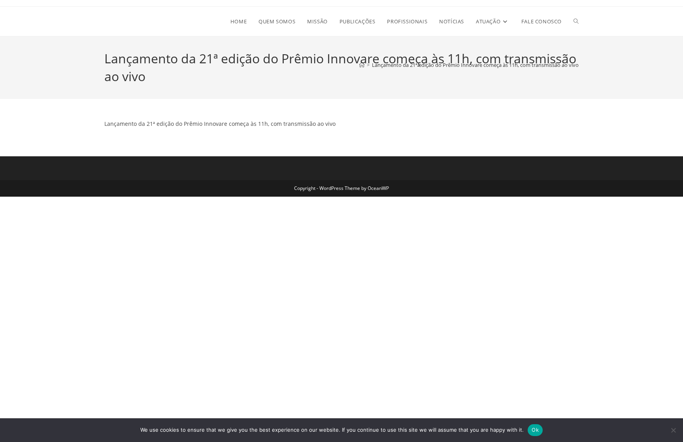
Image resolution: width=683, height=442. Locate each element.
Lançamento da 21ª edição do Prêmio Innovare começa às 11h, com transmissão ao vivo (475, 64)
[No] (673, 430)
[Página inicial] (361, 64)
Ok (535, 430)
